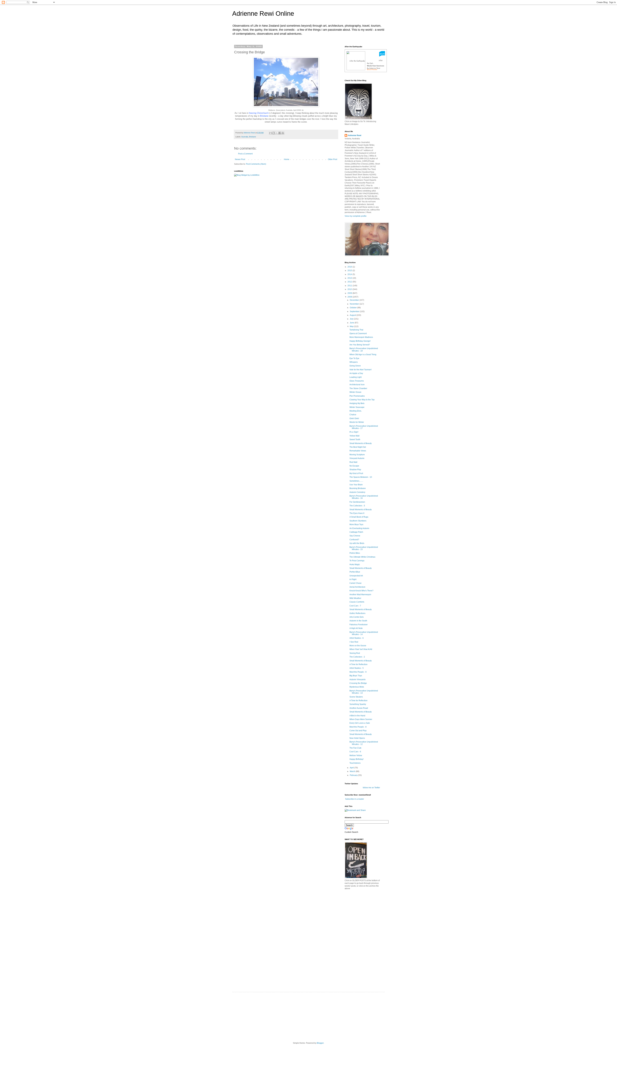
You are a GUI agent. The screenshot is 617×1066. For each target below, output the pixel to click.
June (352, 323)
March (353, 771)
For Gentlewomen (357, 502)
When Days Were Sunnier (360, 719)
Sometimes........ (356, 481)
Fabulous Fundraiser (358, 624)
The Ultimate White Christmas (362, 557)
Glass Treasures (356, 381)
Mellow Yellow (355, 755)
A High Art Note (356, 628)
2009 (350, 293)
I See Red (353, 642)
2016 (350, 267)
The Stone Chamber (358, 388)
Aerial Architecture (357, 587)
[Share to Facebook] (279, 133)
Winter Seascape (356, 407)
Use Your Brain (356, 485)
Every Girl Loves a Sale (359, 723)
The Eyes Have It (356, 513)
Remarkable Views (357, 451)
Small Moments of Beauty (360, 443)
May (352, 326)
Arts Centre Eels (356, 617)
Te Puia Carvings (356, 561)
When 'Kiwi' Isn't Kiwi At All (360, 649)
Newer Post (240, 159)
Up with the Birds (356, 543)
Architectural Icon (357, 384)
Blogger (320, 1043)
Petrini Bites (354, 553)
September (355, 311)
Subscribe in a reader (354, 799)
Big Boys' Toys (355, 676)
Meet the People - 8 (358, 727)
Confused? (354, 539)
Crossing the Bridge (358, 683)
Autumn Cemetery (357, 492)
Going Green (355, 366)
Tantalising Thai (356, 330)
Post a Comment (245, 154)
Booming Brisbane (357, 488)
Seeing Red (354, 653)
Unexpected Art (356, 576)
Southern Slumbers (357, 521)
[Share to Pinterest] (282, 133)
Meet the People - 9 (358, 672)
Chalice (352, 414)
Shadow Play (355, 469)
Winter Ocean (355, 392)
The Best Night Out (357, 447)
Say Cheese (354, 536)
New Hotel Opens (357, 738)
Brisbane (252, 137)
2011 (350, 285)
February (354, 775)
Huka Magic (354, 564)
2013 (350, 278)
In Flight (352, 579)
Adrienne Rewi (354, 135)
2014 (350, 274)
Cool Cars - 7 (355, 606)
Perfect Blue (354, 572)
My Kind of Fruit (356, 473)
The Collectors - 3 (357, 506)
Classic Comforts (356, 602)
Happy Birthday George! (360, 341)
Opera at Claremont (358, 333)
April (352, 768)
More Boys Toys (356, 524)
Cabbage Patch (356, 532)
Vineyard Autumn (356, 458)
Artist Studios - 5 (356, 668)
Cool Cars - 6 (355, 752)
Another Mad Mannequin (360, 594)
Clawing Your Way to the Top (362, 400)
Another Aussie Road (358, 708)
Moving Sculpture (357, 454)
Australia (244, 137)
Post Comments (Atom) (256, 164)
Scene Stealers (356, 697)
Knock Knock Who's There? (361, 591)
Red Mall (353, 462)
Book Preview (372, 69)
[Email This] (270, 133)
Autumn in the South (358, 621)
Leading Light (355, 377)
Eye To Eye (354, 358)
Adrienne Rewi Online (263, 13)
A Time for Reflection (358, 664)
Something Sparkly (357, 704)
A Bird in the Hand (357, 716)
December (354, 300)
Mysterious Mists (356, 687)
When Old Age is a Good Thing (362, 354)
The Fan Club (355, 748)
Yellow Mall (354, 436)
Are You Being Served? (359, 345)
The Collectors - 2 (357, 657)
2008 (350, 297)
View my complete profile (356, 216)
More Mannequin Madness (361, 337)
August (353, 315)
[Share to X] (276, 133)
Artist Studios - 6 (356, 638)
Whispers (353, 362)
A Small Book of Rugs (358, 517)
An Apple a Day (356, 373)
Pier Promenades (357, 396)
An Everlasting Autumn (359, 528)
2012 (350, 282)
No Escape (354, 466)
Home (286, 159)
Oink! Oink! (354, 418)
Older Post (332, 159)
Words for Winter (356, 422)
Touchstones (355, 763)
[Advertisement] (369, 915)
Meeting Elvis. (355, 411)
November (354, 304)
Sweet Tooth (354, 439)
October (353, 307)
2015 (350, 270)
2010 (350, 289)
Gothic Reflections (357, 613)
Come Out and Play (358, 730)
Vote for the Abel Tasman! (360, 370)
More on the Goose (357, 645)
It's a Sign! (353, 432)
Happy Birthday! (356, 759)
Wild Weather (355, 598)
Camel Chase (355, 583)
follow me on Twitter (371, 787)
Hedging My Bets (356, 403)
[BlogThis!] (273, 133)
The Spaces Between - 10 (360, 477)
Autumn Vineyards (357, 679)
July (352, 319)
